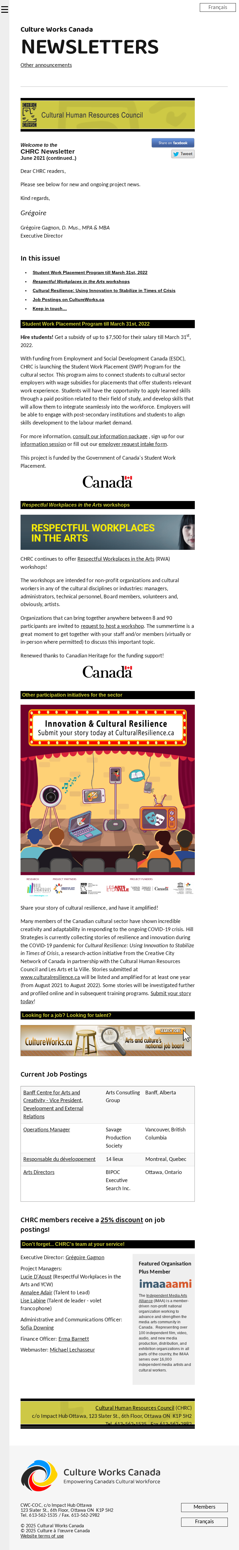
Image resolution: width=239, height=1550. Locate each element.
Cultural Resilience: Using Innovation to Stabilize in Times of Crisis (104, 290)
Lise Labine (33, 1301)
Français (218, 7)
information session (43, 445)
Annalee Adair (36, 1293)
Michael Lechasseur (72, 1350)
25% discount (122, 1220)
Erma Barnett (74, 1339)
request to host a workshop (112, 626)
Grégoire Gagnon (85, 1258)
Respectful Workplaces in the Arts (115, 559)
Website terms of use (42, 1536)
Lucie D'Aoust (36, 1277)
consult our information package (110, 437)
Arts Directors (38, 1173)
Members (204, 1507)
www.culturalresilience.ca (50, 978)
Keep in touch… (50, 308)
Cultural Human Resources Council (135, 1408)
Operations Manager (46, 1130)
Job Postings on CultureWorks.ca (68, 299)
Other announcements (46, 65)
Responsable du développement (59, 1159)
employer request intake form (133, 445)
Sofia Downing (37, 1328)
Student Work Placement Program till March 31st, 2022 (90, 272)
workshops (81, 281)
